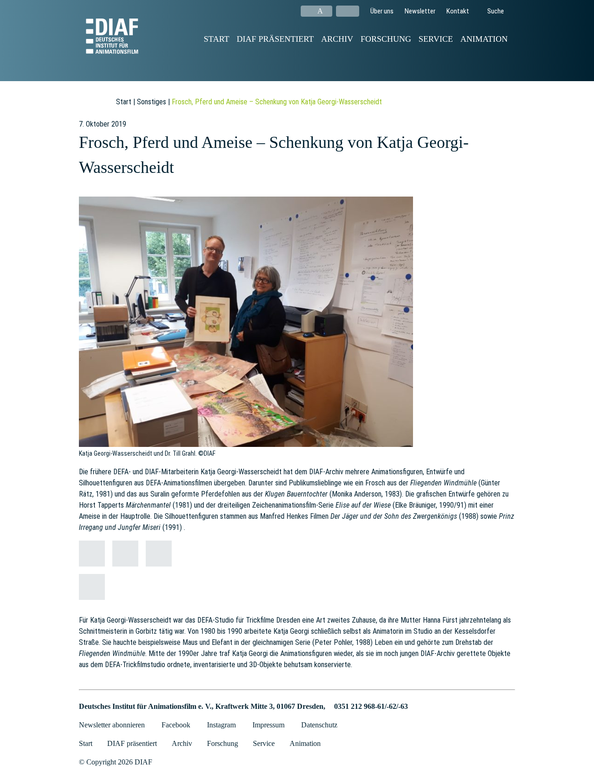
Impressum (268, 725)
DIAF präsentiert (275, 39)
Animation (484, 39)
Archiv (337, 39)
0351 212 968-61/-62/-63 (371, 706)
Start (216, 39)
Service (436, 39)
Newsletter (420, 11)
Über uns (382, 11)
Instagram (221, 725)
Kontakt (457, 11)
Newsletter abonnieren (112, 725)
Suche (495, 11)
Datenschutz (319, 725)
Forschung (386, 39)
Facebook (175, 725)
